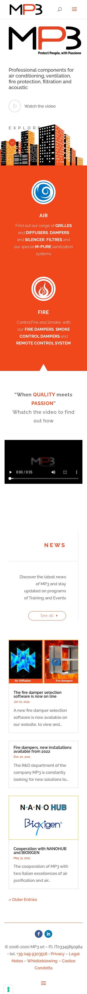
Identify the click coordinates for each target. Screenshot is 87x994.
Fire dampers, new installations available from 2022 (43, 749)
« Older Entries (23, 899)
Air (43, 216)
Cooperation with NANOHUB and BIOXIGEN (40, 850)
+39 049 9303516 (31, 953)
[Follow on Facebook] (39, 934)
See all (47, 615)
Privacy (58, 953)
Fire (43, 312)
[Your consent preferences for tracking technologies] (8, 989)
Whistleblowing (42, 960)
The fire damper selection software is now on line (38, 694)
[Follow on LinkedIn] (48, 934)
